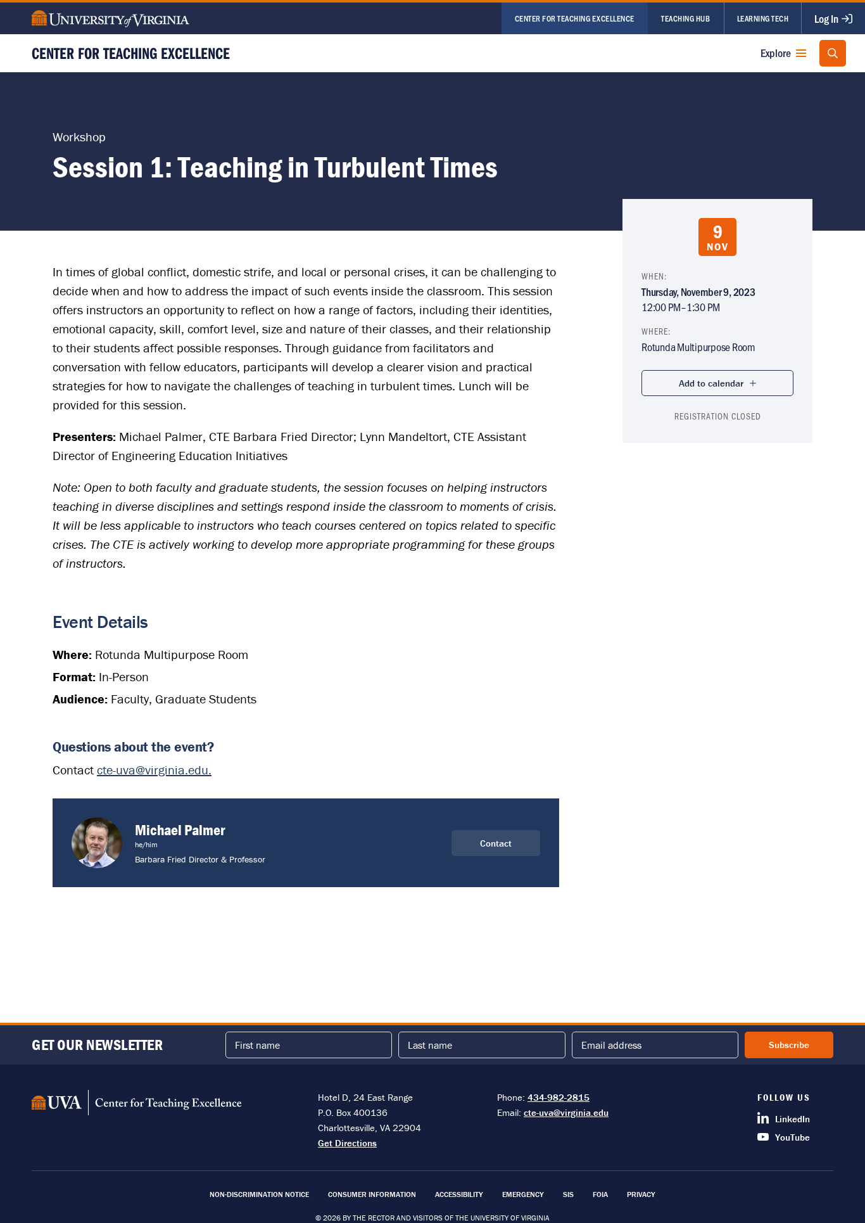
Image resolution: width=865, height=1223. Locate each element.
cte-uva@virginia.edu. (154, 770)
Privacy (641, 1194)
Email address (611, 1045)
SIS (568, 1194)
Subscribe (789, 1045)
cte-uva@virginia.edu (566, 1112)
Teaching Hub (685, 18)
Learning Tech (763, 18)
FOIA (600, 1194)
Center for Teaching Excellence (575, 18)
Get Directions (347, 1143)
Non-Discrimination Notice (259, 1194)
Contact (496, 843)
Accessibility (459, 1194)
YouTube (792, 1137)
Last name (430, 1045)
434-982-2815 (558, 1097)
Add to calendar (711, 383)
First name (257, 1045)
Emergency (523, 1194)
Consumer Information (372, 1194)
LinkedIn (792, 1119)
